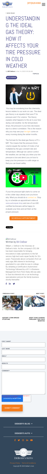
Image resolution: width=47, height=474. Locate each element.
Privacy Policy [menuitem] (15, 463)
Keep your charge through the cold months (37, 319)
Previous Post (8, 293)
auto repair (11, 77)
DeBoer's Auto (22, 433)
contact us (32, 197)
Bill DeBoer (11, 71)
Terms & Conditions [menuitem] (29, 463)
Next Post (40, 293)
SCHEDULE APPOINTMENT (23, 218)
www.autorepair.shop (14, 203)
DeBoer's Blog (22, 424)
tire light (27, 132)
